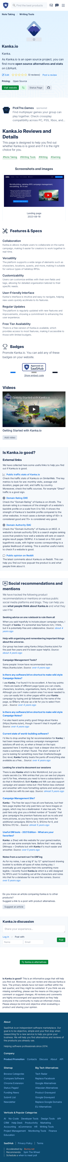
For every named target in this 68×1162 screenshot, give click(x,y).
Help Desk (17, 1122)
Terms (40, 1143)
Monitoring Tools (37, 1130)
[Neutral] (34, 372)
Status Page (36, 87)
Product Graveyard (45, 1092)
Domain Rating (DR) (17, 498)
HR (35, 1126)
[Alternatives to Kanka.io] (23, 87)
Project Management (15, 1130)
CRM (6, 1122)
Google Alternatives (45, 1083)
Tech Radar (41, 1073)
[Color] (12, 372)
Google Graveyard (45, 1097)
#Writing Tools (28, 157)
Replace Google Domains (48, 1102)
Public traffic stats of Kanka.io (23, 474)
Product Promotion (14, 1059)
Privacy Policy (25, 1143)
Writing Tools (47, 1126)
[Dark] (55, 372)
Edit (6, 75)
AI (5, 1118)
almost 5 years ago (54, 791)
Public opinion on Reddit (20, 555)
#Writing (43, 157)
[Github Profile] (48, 87)
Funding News (11, 1092)
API (61, 1059)
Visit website (10, 87)
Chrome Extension (14, 1083)
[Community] (57, 5)
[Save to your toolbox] (34, 39)
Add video (9, 437)
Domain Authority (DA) (18, 525)
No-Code (14, 1118)
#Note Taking (10, 157)
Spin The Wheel (32, 1152)
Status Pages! (11, 1087)
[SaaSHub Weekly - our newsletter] (51, 5)
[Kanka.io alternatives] (34, 28)
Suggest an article (13, 906)
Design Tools (48, 1118)
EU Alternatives (43, 1106)
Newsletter (9, 1102)
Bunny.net (29, 1149)
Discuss (43, 1059)
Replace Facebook (45, 1078)
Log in (6, 936)
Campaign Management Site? (19, 798)
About (53, 1059)
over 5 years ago (31, 849)
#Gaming (55, 157)
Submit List (10, 1097)
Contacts (32, 1059)
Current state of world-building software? (26, 733)
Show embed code (34, 375)
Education (9, 1135)
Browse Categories (14, 1073)
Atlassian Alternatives (46, 1087)
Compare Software (14, 1078)
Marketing (45, 1122)
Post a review (50, 75)
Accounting (10, 1126)
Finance (53, 1130)
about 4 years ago (12, 652)
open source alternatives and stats (39, 63)
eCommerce (25, 1126)
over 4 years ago (41, 667)
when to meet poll (28, 1155)
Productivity (31, 1122)
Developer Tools (29, 1118)
